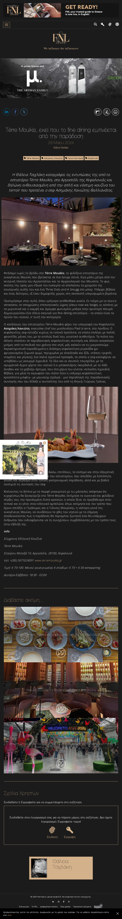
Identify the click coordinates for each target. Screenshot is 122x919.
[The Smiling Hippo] (98, 906)
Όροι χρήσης (65, 907)
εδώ (9, 915)
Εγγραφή (69, 837)
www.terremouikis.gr (48, 560)
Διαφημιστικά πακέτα (49, 907)
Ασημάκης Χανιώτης (53, 158)
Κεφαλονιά (92, 158)
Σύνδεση (52, 837)
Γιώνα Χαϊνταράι (75, 158)
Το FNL (34, 907)
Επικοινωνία (24, 907)
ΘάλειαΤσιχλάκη (62, 864)
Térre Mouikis (32, 158)
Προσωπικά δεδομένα (82, 907)
